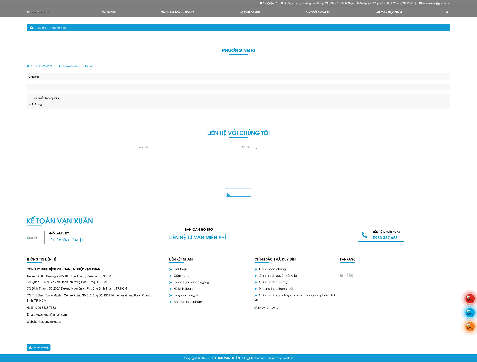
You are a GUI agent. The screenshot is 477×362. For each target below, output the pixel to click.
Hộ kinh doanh (250, 12)
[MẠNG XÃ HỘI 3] (470, 326)
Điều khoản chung (272, 269)
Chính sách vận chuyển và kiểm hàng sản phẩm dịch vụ (295, 297)
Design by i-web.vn (281, 358)
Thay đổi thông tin (318, 12)
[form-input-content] (239, 167)
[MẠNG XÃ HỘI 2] (470, 312)
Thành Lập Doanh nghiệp (177, 12)
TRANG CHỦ (109, 12)
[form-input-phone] (291, 147)
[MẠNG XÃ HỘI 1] (470, 298)
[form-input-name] (186, 147)
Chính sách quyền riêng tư (278, 275)
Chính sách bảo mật (273, 282)
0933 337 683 (385, 237)
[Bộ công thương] (266, 307)
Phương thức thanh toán (276, 288)
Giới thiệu (180, 269)
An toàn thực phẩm (389, 12)
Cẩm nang (181, 275)
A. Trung (36, 104)
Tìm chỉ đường (40, 347)
